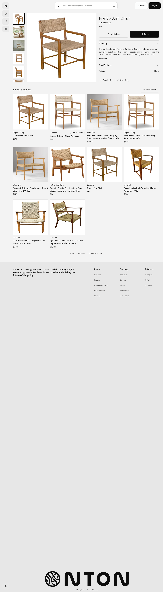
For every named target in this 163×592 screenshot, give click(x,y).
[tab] (19, 19)
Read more (103, 58)
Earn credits (124, 296)
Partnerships (124, 290)
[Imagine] (5, 21)
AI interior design (101, 285)
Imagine (97, 280)
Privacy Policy (80, 590)
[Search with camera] (114, 5)
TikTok (147, 280)
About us (123, 275)
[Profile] (5, 586)
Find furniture (99, 290)
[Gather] (5, 13)
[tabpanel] (61, 47)
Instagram (149, 275)
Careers (123, 280)
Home (72, 253)
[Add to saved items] (44, 98)
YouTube (148, 285)
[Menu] (5, 29)
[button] (61, 47)
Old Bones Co (105, 23)
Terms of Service (92, 590)
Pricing (96, 296)
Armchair (81, 253)
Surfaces (97, 275)
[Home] (5, 5)
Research (123, 285)
